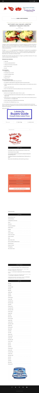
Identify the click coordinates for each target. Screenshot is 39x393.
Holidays (20, 22)
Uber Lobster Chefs (11, 248)
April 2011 (9, 360)
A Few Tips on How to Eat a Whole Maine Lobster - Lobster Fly (17, 269)
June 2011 (9, 357)
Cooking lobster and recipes (12, 22)
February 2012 (10, 348)
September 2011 (10, 355)
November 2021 (10, 302)
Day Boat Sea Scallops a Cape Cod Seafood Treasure (20, 267)
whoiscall (9, 267)
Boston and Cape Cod (11, 217)
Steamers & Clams (11, 245)
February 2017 (10, 327)
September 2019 (10, 323)
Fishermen (10, 224)
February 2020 (10, 318)
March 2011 (10, 362)
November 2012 (10, 339)
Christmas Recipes (11, 218)
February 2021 (10, 306)
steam (19, 51)
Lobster (24, 22)
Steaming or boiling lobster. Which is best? (17, 275)
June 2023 (9, 288)
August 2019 (10, 325)
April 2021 (9, 304)
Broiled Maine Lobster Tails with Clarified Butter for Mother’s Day (18, 150)
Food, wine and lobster (11, 225)
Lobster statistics (11, 236)
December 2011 (10, 351)
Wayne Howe (31, 122)
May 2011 (9, 358)
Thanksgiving (10, 246)
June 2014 (9, 332)
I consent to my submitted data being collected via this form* (20, 185)
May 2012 (9, 344)
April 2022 (9, 295)
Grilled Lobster (10, 227)
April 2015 (9, 330)
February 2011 (10, 364)
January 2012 (10, 350)
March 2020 (10, 316)
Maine (9, 238)
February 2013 (10, 336)
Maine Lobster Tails (11, 239)
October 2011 (10, 353)
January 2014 (10, 334)
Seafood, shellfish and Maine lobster (14, 241)
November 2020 (10, 309)
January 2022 (10, 299)
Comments (8, 122)
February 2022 (10, 297)
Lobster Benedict (8, 50)
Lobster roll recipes (11, 234)
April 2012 (9, 346)
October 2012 (10, 341)
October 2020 (10, 311)
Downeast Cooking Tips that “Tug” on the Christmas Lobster (19, 277)
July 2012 (9, 343)
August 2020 (10, 313)
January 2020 (10, 320)
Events (9, 222)
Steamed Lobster (11, 243)
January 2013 (10, 337)
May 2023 (9, 290)
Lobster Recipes (29, 22)
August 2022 (10, 292)
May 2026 (9, 283)
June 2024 (9, 285)
